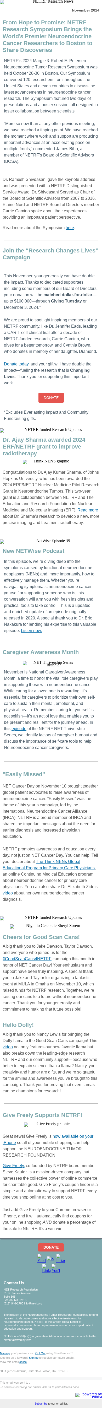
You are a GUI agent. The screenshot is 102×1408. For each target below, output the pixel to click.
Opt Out (40, 1353)
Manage (5, 1353)
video (8, 893)
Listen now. (31, 630)
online (23, 1362)
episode (19, 728)
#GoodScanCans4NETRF (27, 959)
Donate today (16, 364)
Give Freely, (14, 1165)
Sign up (33, 1357)
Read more (87, 510)
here (70, 227)
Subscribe (41, 1403)
